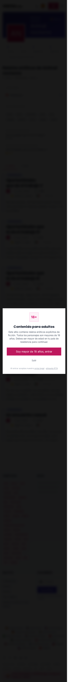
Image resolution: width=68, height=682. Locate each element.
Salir (34, 360)
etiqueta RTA (52, 368)
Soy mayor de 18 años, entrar (34, 351)
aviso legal (39, 368)
